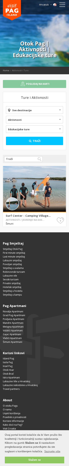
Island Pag (8, 358)
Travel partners (11, 389)
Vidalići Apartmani (13, 330)
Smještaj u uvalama (13, 268)
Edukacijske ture (19, 129)
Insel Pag (7, 366)
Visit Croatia (9, 428)
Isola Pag (8, 362)
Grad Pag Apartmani (14, 315)
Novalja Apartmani (13, 311)
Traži (36, 141)
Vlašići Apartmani (12, 338)
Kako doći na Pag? (12, 424)
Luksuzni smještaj (12, 260)
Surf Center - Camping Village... (28, 215)
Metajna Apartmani (13, 326)
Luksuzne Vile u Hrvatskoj (16, 381)
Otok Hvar (8, 370)
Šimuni (9, 223)
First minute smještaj (14, 252)
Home (6, 70)
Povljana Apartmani (13, 319)
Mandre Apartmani (13, 323)
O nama (7, 409)
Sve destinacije (22, 110)
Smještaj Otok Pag (12, 249)
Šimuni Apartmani (12, 342)
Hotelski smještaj (12, 287)
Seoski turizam (11, 279)
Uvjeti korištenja (11, 413)
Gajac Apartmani (12, 334)
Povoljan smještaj (12, 264)
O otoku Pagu (10, 405)
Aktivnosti (15, 119)
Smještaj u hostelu (12, 291)
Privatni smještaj (12, 283)
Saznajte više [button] (52, 451)
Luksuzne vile (10, 275)
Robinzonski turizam (14, 271)
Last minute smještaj (14, 256)
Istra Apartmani (11, 377)
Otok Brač (8, 373)
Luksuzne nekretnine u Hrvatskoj (20, 385)
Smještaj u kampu (12, 294)
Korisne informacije (13, 421)
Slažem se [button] (34, 460)
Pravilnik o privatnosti (14, 417)
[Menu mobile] (62, 5)
